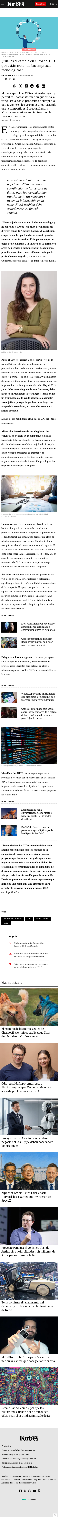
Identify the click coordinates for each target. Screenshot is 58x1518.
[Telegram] (37, 86)
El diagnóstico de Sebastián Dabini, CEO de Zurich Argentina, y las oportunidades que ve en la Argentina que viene (30, 944)
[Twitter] (20, 86)
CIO (29, 918)
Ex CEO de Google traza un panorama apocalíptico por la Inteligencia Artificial (37, 830)
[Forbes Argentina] (15, 4)
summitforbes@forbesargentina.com (22, 1459)
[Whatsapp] (14, 86)
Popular (13, 936)
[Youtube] (34, 1491)
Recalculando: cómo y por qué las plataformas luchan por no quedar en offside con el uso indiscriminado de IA (25, 1412)
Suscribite (40, 4)
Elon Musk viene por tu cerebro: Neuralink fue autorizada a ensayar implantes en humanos (38, 627)
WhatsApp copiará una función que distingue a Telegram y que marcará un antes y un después (38, 697)
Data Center (42, 918)
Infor (6, 923)
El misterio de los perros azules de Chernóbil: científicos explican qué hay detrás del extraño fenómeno (25, 1033)
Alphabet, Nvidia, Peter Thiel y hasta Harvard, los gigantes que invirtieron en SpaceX (26, 1197)
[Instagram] (29, 1491)
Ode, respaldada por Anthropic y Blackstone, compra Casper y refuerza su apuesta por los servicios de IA (27, 1087)
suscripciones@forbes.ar (22, 1463)
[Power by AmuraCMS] (29, 1499)
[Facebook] (26, 86)
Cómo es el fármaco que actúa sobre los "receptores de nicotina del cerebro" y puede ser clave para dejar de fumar (39, 714)
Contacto (27, 1476)
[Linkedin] (43, 86)
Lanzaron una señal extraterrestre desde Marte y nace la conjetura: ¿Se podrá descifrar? (36, 814)
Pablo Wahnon (8, 75)
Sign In (53, 4)
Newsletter (16, 1476)
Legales (37, 1480)
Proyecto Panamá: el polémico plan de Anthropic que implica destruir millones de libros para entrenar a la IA (28, 1251)
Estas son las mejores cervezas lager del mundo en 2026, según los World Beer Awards (31, 966)
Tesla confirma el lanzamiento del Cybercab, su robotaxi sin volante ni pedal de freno (27, 1306)
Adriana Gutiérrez (13, 918)
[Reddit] (32, 86)
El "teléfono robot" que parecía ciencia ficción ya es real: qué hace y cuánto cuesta (28, 1359)
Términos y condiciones (22, 1480)
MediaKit (6, 1476)
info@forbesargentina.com (19, 1455)
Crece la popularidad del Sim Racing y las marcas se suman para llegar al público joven (37, 642)
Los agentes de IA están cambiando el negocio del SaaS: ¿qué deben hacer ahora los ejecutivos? (27, 1142)
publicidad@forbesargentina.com (22, 1450)
